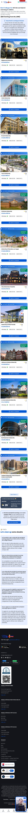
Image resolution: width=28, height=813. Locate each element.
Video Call (11, 65)
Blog (2, 745)
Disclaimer (5, 799)
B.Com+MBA (4, 720)
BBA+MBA (3, 718)
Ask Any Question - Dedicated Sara (9, 760)
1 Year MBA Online (5, 707)
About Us (3, 743)
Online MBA (3, 703)
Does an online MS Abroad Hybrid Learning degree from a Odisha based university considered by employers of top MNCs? (12, 557)
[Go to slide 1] (11, 95)
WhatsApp (4, 65)
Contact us (3, 754)
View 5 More (14, 494)
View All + (3, 695)
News (2, 747)
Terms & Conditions (14, 799)
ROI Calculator (4, 749)
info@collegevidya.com (6, 655)
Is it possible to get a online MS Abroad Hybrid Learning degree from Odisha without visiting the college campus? (13, 539)
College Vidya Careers (6, 756)
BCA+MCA (3, 716)
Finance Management (6, 689)
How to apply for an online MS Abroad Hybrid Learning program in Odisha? (13, 607)
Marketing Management (6, 691)
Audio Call (19, 65)
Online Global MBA (5, 705)
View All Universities (13, 522)
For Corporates (4, 752)
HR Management (4, 692)
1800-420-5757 (5, 662)
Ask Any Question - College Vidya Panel (10, 758)
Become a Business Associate (7, 751)
